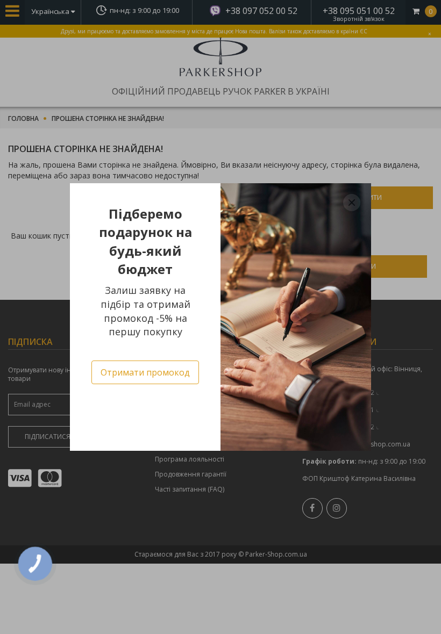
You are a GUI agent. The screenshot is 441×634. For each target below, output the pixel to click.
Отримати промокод (145, 372)
